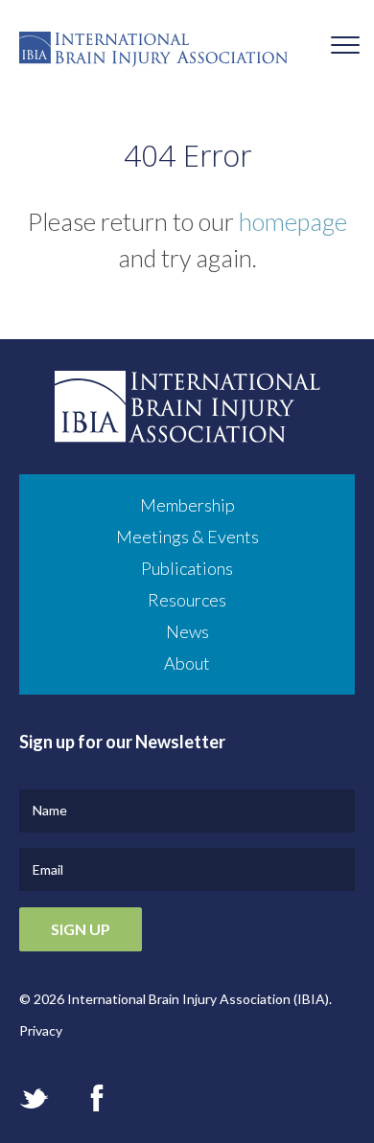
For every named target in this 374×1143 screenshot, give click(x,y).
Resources (187, 599)
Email (48, 869)
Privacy (40, 1030)
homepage (293, 221)
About (187, 663)
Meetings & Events (187, 536)
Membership (187, 504)
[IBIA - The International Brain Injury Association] (187, 54)
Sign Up (80, 929)
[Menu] (345, 47)
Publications (187, 568)
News (187, 631)
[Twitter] (34, 1098)
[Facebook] (97, 1098)
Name (50, 810)
